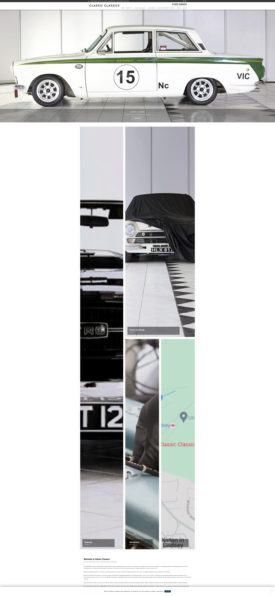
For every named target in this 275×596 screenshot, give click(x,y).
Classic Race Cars (139, 8)
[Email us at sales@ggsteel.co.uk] (185, 1)
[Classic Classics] (105, 5)
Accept (168, 591)
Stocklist (128, 8)
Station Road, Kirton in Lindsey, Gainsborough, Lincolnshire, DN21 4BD (109, 1)
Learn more (160, 591)
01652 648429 (179, 4)
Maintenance (152, 8)
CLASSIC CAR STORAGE (163, 8)
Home (122, 8)
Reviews (179, 8)
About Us (172, 8)
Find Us (185, 8)
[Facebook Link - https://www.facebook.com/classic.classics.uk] (183, 1)
